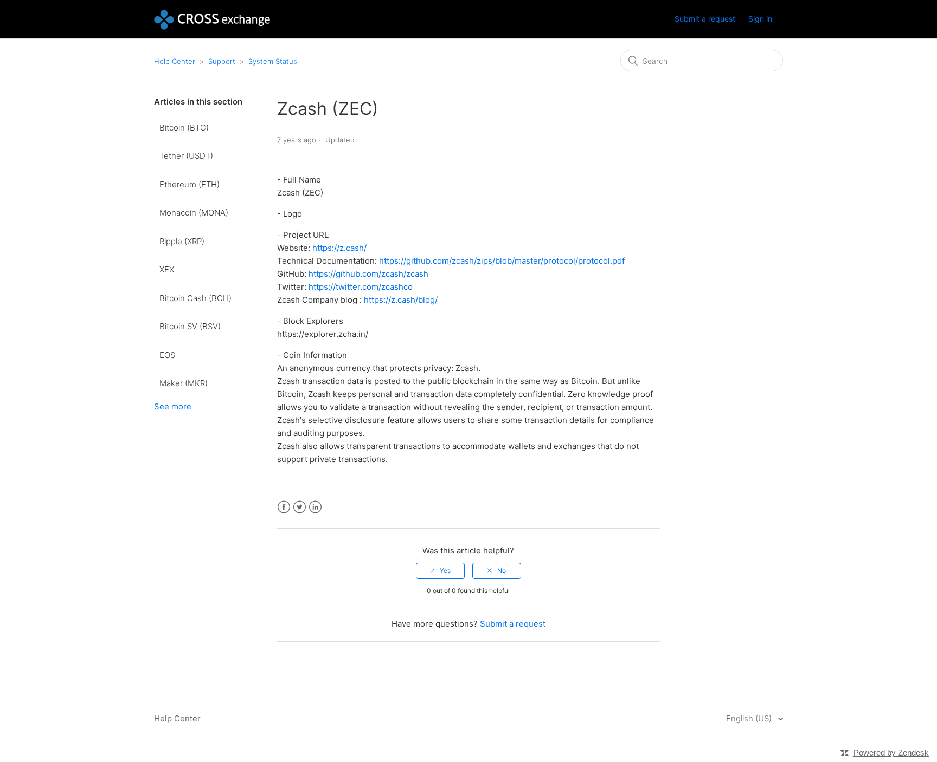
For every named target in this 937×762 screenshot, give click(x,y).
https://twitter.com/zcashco (362, 287)
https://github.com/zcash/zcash (370, 274)
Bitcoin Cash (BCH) (195, 298)
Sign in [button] (760, 18)
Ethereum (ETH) (189, 184)
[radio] (440, 571)
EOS (167, 355)
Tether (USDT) (186, 156)
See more (172, 406)
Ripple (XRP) (181, 241)
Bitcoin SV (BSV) (190, 326)
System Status (272, 61)
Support (221, 61)
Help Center (174, 61)
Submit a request (705, 18)
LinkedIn (315, 507)
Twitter (299, 507)
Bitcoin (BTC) (184, 127)
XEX (166, 269)
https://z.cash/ (340, 248)
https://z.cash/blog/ (401, 300)
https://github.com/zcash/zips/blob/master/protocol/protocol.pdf (503, 261)
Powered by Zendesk (891, 752)
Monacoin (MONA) (193, 212)
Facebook (284, 507)
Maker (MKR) (183, 383)
